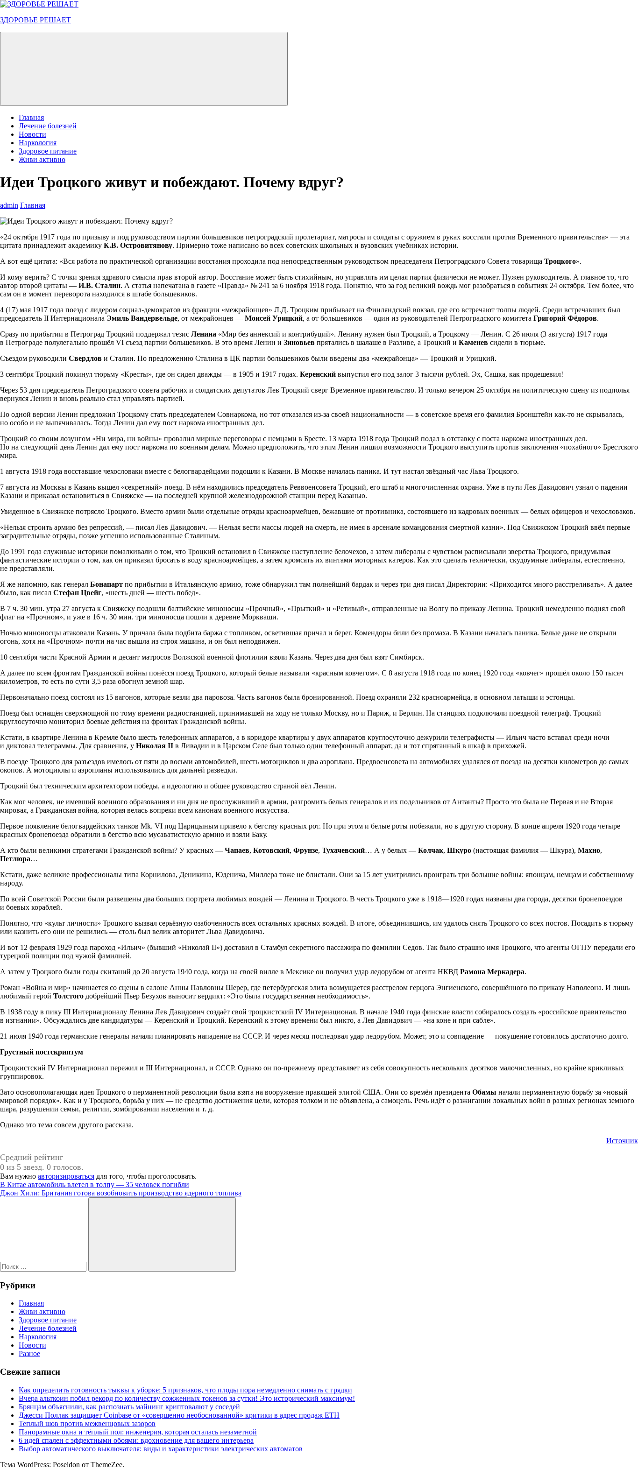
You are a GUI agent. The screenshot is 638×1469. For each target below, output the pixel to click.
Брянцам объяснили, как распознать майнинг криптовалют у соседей (129, 1407)
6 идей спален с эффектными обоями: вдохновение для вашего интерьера (136, 1440)
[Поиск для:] (44, 1266)
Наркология (38, 143)
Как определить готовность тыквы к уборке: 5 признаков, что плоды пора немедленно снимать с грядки (185, 1390)
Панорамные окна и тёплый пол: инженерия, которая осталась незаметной (138, 1432)
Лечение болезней (48, 126)
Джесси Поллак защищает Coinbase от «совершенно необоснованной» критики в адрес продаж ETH (179, 1415)
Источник (622, 1141)
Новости (32, 134)
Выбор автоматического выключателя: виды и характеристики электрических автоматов (161, 1449)
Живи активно (42, 159)
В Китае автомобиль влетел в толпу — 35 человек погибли (94, 1184)
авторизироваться (66, 1176)
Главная (31, 117)
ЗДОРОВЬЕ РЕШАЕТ (35, 20)
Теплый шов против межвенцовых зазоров (87, 1423)
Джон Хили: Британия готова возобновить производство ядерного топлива (120, 1193)
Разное (29, 1353)
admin (9, 205)
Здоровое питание (48, 151)
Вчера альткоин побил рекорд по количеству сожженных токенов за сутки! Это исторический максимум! (187, 1398)
